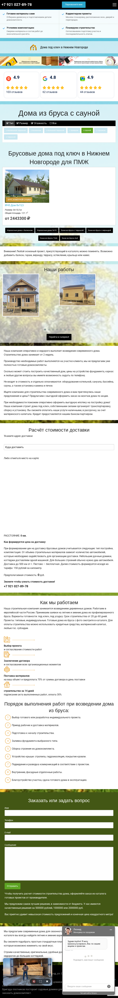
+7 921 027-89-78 (17, 4)
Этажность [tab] (40, 123)
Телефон (9, 820)
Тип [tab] (11, 123)
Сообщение (10, 845)
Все (54, 123)
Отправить (12, 886)
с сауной (87, 130)
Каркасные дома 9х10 (47, 230)
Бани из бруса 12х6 (48, 238)
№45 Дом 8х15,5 (14, 205)
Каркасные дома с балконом (20, 230)
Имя (7, 808)
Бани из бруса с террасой (72, 230)
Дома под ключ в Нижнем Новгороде (64, 47)
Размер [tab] (23, 123)
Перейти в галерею (58, 337)
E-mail (7, 832)
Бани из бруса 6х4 (70, 238)
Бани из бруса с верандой (99, 230)
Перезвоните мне (73, 4)
